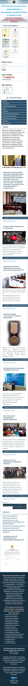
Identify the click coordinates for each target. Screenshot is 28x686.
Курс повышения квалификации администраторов (10, 417)
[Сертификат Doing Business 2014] (15, 32)
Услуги (4, 108)
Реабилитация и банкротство (10, 113)
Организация (12, 221)
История (4, 101)
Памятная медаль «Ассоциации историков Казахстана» (12, 315)
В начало (6, 505)
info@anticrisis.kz (6, 79)
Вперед (19, 507)
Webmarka (14, 682)
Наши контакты (6, 123)
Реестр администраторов (9, 116)
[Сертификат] (6, 43)
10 (15, 507)
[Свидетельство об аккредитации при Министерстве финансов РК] (15, 53)
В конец (24, 507)
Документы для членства (9, 118)
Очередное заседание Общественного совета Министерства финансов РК (13, 268)
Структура (5, 111)
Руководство (6, 103)
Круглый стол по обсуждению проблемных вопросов (12, 461)
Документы (5, 121)
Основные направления (9, 106)
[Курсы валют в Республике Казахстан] (7, 93)
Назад (10, 505)
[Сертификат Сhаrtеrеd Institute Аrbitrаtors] (6, 32)
